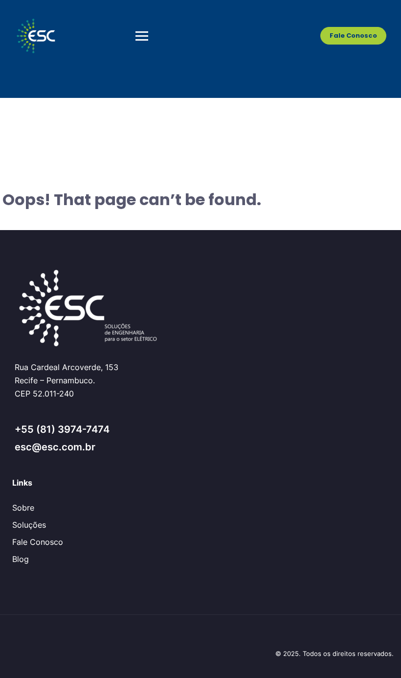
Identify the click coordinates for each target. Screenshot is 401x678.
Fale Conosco (353, 35)
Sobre (23, 508)
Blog (20, 559)
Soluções (29, 525)
